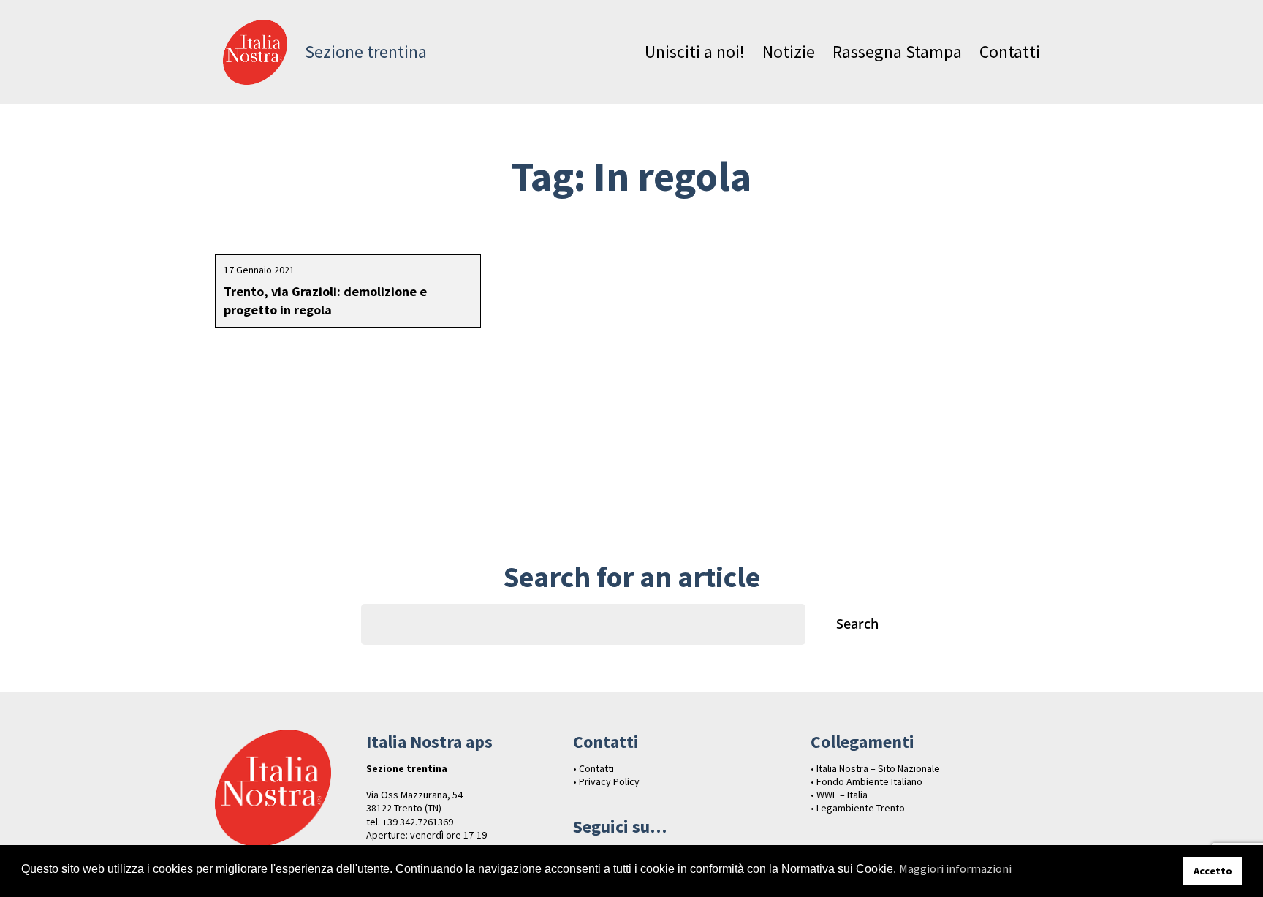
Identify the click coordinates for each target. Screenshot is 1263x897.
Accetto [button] (1213, 870)
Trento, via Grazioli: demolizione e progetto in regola (325, 300)
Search (857, 623)
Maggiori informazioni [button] (955, 868)
